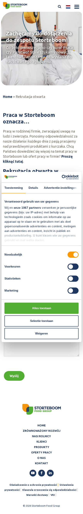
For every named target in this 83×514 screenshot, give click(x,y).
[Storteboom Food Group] (15, 5)
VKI (53, 494)
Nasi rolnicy (41, 436)
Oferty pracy (41, 452)
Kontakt (41, 463)
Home (7, 96)
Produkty (41, 447)
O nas (41, 457)
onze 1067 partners (27, 207)
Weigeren (41, 333)
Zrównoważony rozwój (41, 430)
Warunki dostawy (37, 494)
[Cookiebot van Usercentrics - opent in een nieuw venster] (62, 177)
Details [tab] (33, 187)
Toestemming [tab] (13, 187)
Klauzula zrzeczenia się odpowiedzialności (49, 489)
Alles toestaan (41, 308)
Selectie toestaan (41, 320)
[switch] (73, 266)
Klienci (41, 441)
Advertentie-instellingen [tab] (60, 187)
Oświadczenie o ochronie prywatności (33, 484)
